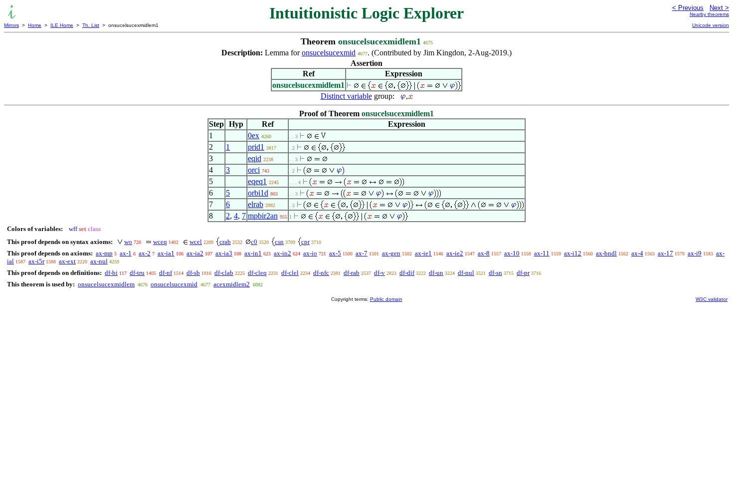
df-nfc (321, 272)
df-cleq (257, 272)
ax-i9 (695, 253)
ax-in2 (282, 253)
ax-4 (637, 253)
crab (225, 241)
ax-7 (361, 253)
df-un (436, 272)
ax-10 (512, 253)
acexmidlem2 (231, 284)
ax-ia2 (194, 253)
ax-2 (145, 253)
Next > (719, 7)
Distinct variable (346, 96)
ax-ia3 (223, 253)
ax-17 (665, 253)
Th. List (90, 25)
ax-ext (67, 261)
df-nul (466, 272)
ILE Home (61, 25)
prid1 (256, 147)
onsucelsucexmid (329, 52)
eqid (254, 158)
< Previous (688, 7)
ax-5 (335, 253)
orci (254, 170)
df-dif (406, 272)
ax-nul (99, 261)
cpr (305, 241)
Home (34, 25)
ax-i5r (36, 261)
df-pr (523, 272)
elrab (255, 204)
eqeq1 (257, 181)
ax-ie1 (423, 253)
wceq (160, 241)
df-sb (193, 272)
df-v (379, 272)
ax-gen (391, 253)
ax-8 (484, 253)
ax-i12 (572, 253)
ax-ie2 (454, 253)
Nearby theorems (709, 14)
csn (279, 241)
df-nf (165, 272)
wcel (195, 241)
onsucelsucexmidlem (106, 284)
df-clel (290, 272)
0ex (253, 135)
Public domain (386, 299)
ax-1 (126, 253)
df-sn (495, 272)
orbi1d (258, 193)
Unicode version (710, 25)
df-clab (223, 272)
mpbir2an (263, 216)
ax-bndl (606, 253)
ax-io (310, 253)
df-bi (111, 272)
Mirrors (11, 25)
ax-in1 (253, 253)
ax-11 (542, 253)
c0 (254, 241)
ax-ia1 (166, 253)
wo (128, 241)
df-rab (352, 272)
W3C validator (712, 299)
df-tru (137, 272)
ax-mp (104, 253)
